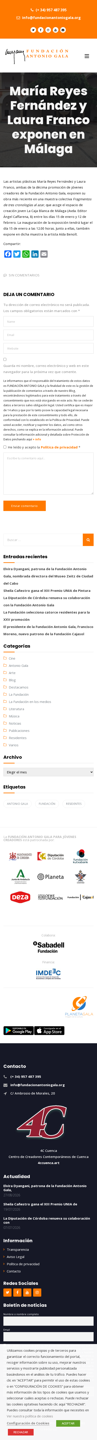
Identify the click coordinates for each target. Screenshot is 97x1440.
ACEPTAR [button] (68, 1423)
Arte (12, 672)
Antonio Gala (18, 665)
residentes (73, 804)
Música (14, 716)
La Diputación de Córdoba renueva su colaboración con (46, 1220)
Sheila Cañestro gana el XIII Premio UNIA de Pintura (46, 590)
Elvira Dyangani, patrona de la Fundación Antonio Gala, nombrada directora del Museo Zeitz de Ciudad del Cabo (48, 576)
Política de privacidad (60, 447)
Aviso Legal (15, 1256)
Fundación (47, 804)
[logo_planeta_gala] (79, 1007)
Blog (12, 680)
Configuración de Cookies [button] (28, 1423)
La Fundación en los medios (30, 701)
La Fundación (19, 694)
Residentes (18, 737)
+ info (37, 439)
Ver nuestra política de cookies (30, 1416)
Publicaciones (19, 730)
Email (6, 1329)
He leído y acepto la (44, 447)
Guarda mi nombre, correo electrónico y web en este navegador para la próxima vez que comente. (46, 368)
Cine (12, 658)
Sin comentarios (24, 275)
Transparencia (18, 1249)
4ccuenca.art (49, 1162)
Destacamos (18, 687)
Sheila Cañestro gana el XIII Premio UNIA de (40, 1204)
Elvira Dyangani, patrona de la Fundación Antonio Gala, (45, 1187)
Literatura (16, 709)
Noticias (15, 723)
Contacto (14, 1271)
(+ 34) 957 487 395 (51, 9)
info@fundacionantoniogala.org (51, 17)
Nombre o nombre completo (21, 1314)
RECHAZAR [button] (21, 1432)
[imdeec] (48, 974)
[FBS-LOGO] (48, 947)
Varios (13, 745)
